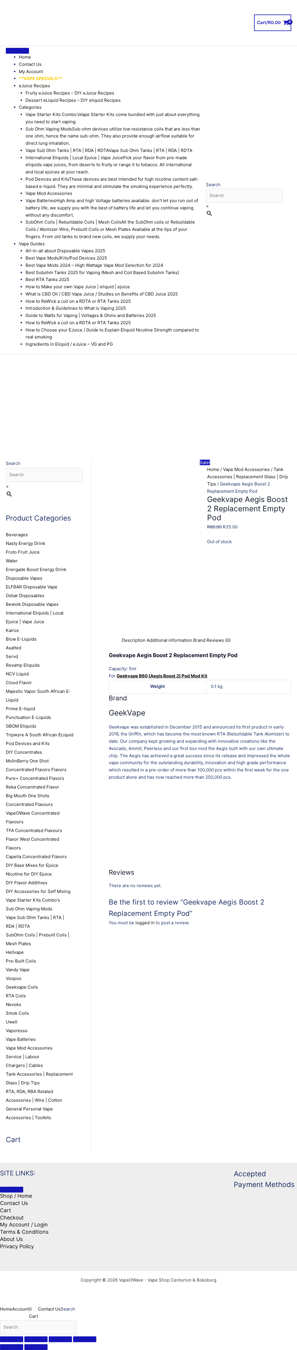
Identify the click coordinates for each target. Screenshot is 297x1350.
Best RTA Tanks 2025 (47, 279)
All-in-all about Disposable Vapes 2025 (65, 250)
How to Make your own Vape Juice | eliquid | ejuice (78, 286)
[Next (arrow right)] (36, 1347)
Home (25, 57)
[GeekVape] (249, 594)
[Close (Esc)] (84, 1339)
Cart (5, 1210)
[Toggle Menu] (17, 51)
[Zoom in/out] (11, 1339)
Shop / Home (16, 1196)
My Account (31, 71)
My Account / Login (24, 1225)
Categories (30, 107)
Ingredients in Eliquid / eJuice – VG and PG (69, 344)
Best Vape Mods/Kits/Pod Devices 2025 (66, 258)
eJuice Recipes (34, 85)
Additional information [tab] (169, 640)
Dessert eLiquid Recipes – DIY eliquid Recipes (73, 100)
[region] (148, 398)
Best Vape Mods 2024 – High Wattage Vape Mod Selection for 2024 (94, 265)
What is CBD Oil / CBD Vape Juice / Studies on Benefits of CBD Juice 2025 (102, 294)
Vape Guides (32, 244)
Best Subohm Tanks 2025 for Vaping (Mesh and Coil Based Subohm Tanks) (102, 272)
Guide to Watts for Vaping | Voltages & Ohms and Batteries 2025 (91, 315)
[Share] (60, 1339)
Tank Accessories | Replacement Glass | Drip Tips (247, 477)
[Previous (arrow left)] (11, 1347)
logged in (145, 922)
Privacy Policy (17, 1246)
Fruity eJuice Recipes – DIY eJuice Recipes (70, 93)
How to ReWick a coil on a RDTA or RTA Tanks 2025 (78, 301)
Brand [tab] (199, 640)
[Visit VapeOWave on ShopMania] (187, 1190)
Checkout (12, 1218)
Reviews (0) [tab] (219, 640)
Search (213, 184)
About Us (11, 1239)
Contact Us (30, 64)
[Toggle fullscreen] (36, 1339)
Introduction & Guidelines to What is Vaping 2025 (76, 308)
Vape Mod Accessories (49, 193)
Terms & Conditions (24, 1232)
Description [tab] (134, 640)
